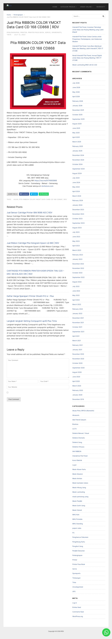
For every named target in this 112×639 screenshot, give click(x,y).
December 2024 (78, 155)
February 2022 (77, 309)
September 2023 (78, 223)
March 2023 (76, 250)
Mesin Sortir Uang (78, 505)
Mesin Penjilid (77, 501)
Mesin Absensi (77, 474)
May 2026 (76, 92)
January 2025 (77, 151)
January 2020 (77, 395)
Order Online (86, 7)
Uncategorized (77, 587)
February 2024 (77, 200)
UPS (73, 591)
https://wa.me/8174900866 (45, 180)
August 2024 (77, 173)
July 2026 (76, 83)
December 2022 (78, 264)
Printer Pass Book (36, 32)
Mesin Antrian (77, 478)
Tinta (9, 34)
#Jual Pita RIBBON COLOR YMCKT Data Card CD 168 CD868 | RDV (40, 199)
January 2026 (77, 105)
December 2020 (78, 354)
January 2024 (77, 205)
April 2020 (76, 381)
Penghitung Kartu (78, 542)
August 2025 (77, 124)
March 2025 (76, 142)
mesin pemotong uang (80, 496)
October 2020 (77, 363)
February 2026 (77, 101)
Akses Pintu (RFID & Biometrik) (83, 411)
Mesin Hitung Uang (79, 487)
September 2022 (78, 277)
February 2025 (77, 146)
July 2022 (75, 286)
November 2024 (78, 160)
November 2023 (78, 214)
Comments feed (78, 612)
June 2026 (76, 87)
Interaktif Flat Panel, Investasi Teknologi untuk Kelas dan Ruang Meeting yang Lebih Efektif (87, 29)
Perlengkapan (18, 15)
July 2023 (76, 232)
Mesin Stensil (77, 510)
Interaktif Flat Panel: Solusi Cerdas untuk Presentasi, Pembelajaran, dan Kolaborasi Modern (87, 39)
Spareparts (56, 32)
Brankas (75, 424)
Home (54, 7)
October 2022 (77, 273)
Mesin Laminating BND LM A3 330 (84, 65)
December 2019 (78, 399)
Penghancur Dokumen (80, 537)
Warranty (100, 7)
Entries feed (76, 607)
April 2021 (76, 336)
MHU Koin (75, 515)
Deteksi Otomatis (78, 438)
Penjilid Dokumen (78, 551)
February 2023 (77, 255)
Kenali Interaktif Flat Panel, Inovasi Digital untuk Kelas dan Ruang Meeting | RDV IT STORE (87, 57)
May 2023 (76, 241)
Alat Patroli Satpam (79, 420)
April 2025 (76, 137)
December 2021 (78, 318)
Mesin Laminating (78, 492)
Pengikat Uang (77, 546)
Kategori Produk (68, 7)
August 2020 (77, 372)
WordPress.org (77, 616)
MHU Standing (77, 524)
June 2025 (76, 128)
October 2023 (77, 218)
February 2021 (77, 345)
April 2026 (76, 96)
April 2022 (76, 300)
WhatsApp (44, 194)
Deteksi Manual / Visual (80, 433)
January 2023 (77, 259)
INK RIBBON (76, 451)
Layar (74, 465)
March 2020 (76, 386)
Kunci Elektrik (77, 460)
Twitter (34, 194)
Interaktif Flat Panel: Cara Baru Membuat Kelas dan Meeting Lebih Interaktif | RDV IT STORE (87, 48)
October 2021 (77, 327)
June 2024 (76, 182)
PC (73, 533)
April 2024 (76, 191)
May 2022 (76, 295)
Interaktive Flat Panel (80, 456)
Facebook (25, 194)
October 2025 (77, 115)
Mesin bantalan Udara (80, 483)
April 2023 (76, 246)
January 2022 (77, 313)
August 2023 (77, 228)
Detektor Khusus (78, 447)
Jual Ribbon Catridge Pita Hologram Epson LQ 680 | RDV (33, 243)
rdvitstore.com (47, 186)
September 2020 (78, 368)
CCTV (74, 429)
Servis (48, 32)
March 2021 (76, 340)
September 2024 (78, 169)
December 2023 (78, 209)
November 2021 (78, 322)
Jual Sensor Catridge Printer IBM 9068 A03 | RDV (29, 212)
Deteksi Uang (77, 442)
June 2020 (76, 377)
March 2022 (76, 304)
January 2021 (77, 350)
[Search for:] (88, 16)
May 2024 (76, 187)
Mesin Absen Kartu (79, 469)
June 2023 (76, 236)
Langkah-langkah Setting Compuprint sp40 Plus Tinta (32, 321)
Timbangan (76, 578)
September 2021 (78, 331)
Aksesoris (75, 415)
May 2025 (76, 133)
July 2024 (76, 178)
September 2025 (78, 119)
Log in (74, 603)
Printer (23, 32)
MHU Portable (77, 519)
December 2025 (78, 110)
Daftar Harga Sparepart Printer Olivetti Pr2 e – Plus (30, 296)
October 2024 (77, 164)
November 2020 (78, 359)
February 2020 (77, 390)
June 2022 (76, 291)
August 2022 (76, 282)
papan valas (76, 528)
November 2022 (78, 268)
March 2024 (76, 196)
